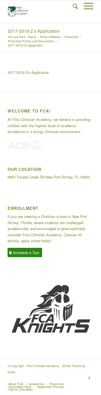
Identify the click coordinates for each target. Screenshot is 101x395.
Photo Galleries (50, 37)
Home (32, 37)
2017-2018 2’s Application (34, 31)
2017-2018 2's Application (28, 72)
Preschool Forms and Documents (31, 41)
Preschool (71, 37)
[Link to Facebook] (89, 378)
